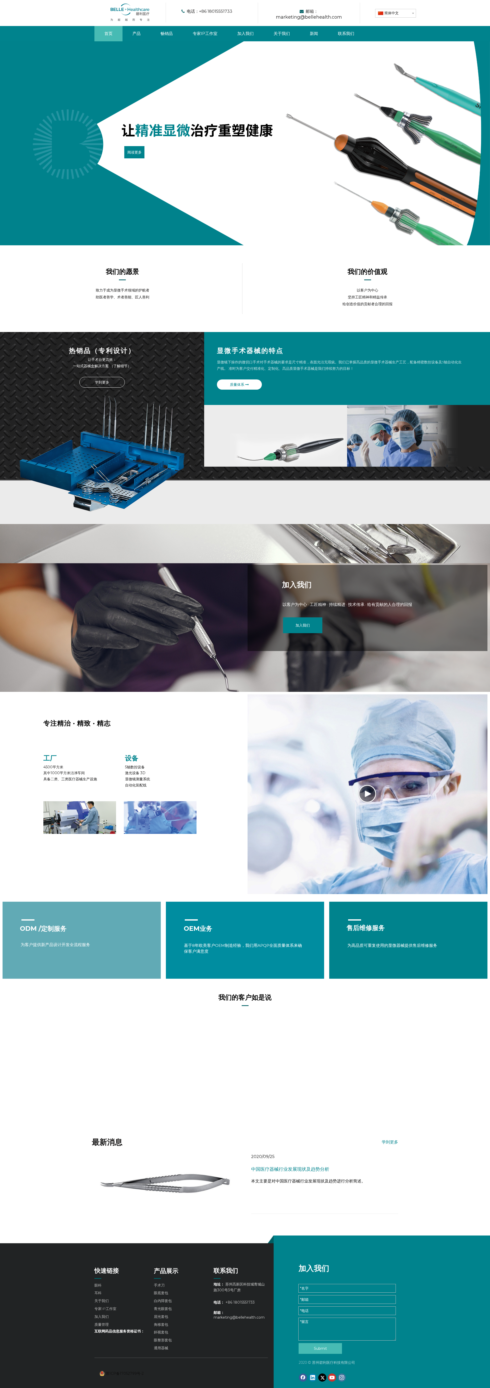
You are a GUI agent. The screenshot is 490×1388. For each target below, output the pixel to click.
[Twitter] (322, 1377)
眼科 (98, 1285)
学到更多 (102, 382)
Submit (320, 1348)
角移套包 (161, 1324)
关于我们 (101, 1300)
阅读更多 (134, 152)
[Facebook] (303, 1377)
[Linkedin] (313, 1377)
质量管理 (101, 1324)
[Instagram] (342, 1377)
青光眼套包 (163, 1308)
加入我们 (303, 625)
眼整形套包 (163, 1340)
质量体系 (237, 384)
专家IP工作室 (105, 1308)
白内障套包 (163, 1300)
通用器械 (161, 1348)
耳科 (98, 1293)
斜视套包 (161, 1332)
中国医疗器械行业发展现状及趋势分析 (290, 1169)
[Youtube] (332, 1377)
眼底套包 (161, 1293)
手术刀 (159, 1285)
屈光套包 (161, 1316)
